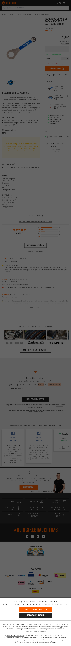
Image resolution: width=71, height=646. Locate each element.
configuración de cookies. (53, 604)
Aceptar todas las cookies (34, 609)
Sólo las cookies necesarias (35, 615)
